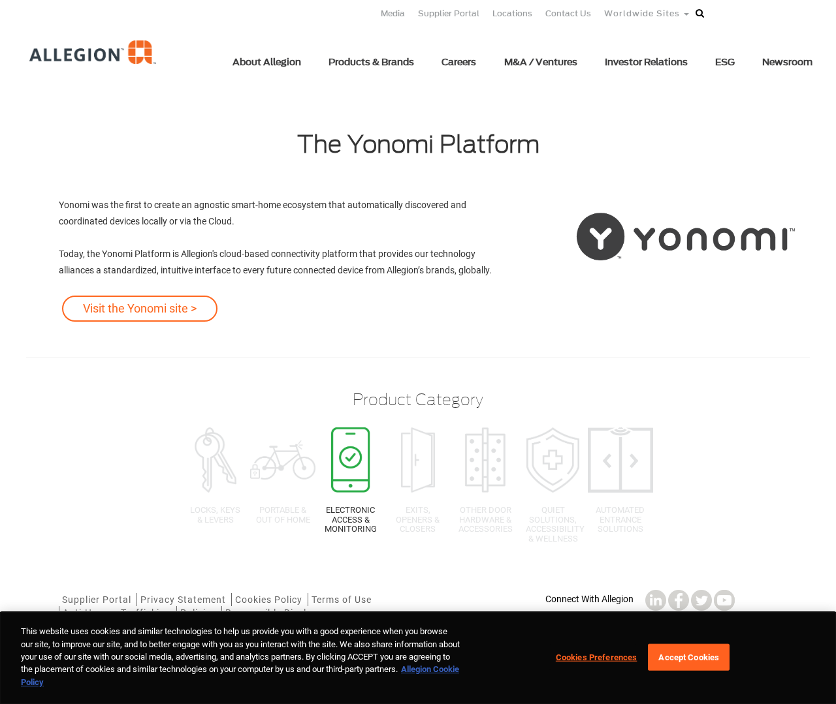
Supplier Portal (448, 13)
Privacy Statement (183, 599)
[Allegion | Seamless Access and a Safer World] (94, 70)
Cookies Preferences (596, 657)
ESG (725, 62)
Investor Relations (646, 62)
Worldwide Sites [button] (643, 13)
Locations (512, 13)
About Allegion (267, 62)
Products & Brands (371, 62)
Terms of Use (342, 599)
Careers (459, 62)
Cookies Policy (268, 599)
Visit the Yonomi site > (140, 308)
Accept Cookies (688, 657)
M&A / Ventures (540, 62)
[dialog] (418, 658)
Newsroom (787, 62)
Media (393, 13)
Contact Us (568, 13)
